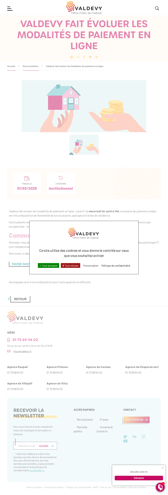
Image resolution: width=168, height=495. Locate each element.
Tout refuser (71, 265)
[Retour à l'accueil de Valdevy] (84, 7)
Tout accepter (49, 265)
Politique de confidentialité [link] (116, 265)
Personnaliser (90, 265)
